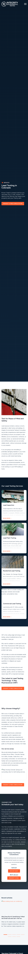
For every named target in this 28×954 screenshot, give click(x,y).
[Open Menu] (25, 4)
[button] (5, 934)
